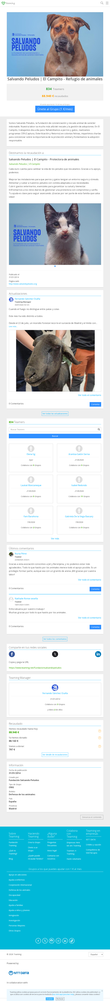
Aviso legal (52, 850)
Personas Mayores (17, 925)
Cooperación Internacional (20, 885)
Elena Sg (31, 454)
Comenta (95, 404)
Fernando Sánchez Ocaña (27, 298)
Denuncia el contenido (92, 817)
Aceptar (50, 999)
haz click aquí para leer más (63, 994)
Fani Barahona (31, 516)
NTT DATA (91, 839)
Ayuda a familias (16, 905)
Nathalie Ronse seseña (26, 598)
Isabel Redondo (79, 485)
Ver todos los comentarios (55, 639)
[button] (55, 266)
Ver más (55, 538)
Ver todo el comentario (89, 395)
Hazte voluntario (74, 859)
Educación (13, 900)
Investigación (14, 920)
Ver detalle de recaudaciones (55, 754)
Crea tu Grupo (34, 842)
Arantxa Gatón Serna (79, 454)
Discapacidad (14, 895)
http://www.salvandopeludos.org (23, 284)
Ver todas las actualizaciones (55, 413)
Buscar (55, 436)
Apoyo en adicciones (18, 874)
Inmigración (14, 915)
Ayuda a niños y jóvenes (19, 910)
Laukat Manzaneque (31, 485)
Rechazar (60, 999)
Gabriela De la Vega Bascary (79, 516)
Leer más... (13, 326)
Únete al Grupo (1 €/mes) (55, 109)
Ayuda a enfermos (17, 880)
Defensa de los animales (19, 890)
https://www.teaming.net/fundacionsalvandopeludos (35, 667)
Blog (11, 858)
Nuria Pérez (21, 553)
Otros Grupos (15, 930)
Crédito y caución (93, 844)
